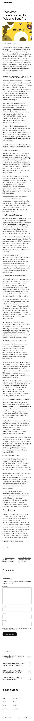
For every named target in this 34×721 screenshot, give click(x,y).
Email (4, 613)
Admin (9, 43)
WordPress (29, 718)
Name (4, 606)
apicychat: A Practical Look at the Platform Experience (16, 145)
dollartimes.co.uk (17, 541)
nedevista (5, 548)
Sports (14, 43)
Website (4, 621)
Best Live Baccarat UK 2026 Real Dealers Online (13, 657)
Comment (5, 586)
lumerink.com (7, 3)
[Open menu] (31, 3)
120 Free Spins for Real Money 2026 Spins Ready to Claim (12, 671)
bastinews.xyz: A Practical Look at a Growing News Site (8, 559)
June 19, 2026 (29, 656)
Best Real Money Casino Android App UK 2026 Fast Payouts (13, 664)
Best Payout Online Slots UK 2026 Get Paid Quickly (12, 678)
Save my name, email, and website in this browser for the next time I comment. (17, 628)
